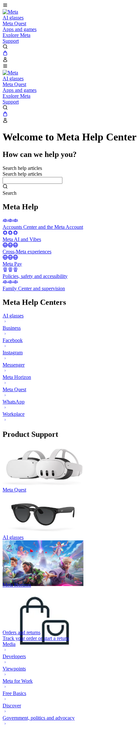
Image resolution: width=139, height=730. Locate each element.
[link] (10, 12)
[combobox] (32, 180)
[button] (69, 6)
